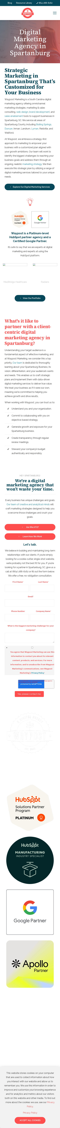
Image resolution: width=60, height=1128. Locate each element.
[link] (30, 807)
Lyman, (35, 128)
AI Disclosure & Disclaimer (30, 764)
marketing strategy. (32, 164)
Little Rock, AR (13, 1052)
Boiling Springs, (44, 124)
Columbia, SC (12, 1040)
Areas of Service (15, 1000)
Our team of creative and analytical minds (28, 504)
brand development (39, 112)
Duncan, (9, 128)
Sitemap (24, 767)
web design (22, 112)
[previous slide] (7, 290)
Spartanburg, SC (14, 1016)
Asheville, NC (12, 1028)
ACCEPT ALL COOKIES (30, 1120)
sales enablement (14, 116)
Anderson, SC (12, 1022)
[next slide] (52, 290)
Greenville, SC (13, 1011)
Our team (17, 362)
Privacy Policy (37, 673)
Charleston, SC (13, 1046)
